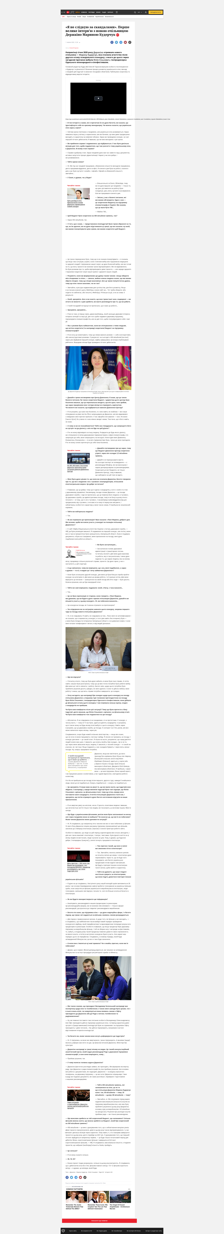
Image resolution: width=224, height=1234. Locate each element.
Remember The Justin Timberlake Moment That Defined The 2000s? (74, 1207)
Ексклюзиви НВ (77, 1186)
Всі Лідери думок (102, 1231)
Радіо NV (101, 1172)
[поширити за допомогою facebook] (111, 42)
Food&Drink (90, 16)
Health (79, 16)
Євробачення (99, 16)
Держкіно (98, 52)
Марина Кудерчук (81, 1172)
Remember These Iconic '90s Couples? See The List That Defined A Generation (98, 1207)
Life (63, 16)
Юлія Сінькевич (102, 59)
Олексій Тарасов (73, 48)
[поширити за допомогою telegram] (120, 42)
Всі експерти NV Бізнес (134, 1231)
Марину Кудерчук (88, 54)
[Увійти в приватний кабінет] (146, 12)
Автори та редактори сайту (154, 1231)
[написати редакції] (125, 42)
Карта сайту (72, 1231)
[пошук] (135, 12)
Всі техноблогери (117, 1231)
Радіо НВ (84, 67)
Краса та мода (71, 16)
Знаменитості (109, 16)
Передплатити (155, 12)
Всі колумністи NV (86, 1231)
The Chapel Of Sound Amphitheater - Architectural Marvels (120, 1207)
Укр (139, 12)
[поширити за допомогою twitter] (116, 42)
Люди (84, 16)
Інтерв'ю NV (108, 1172)
